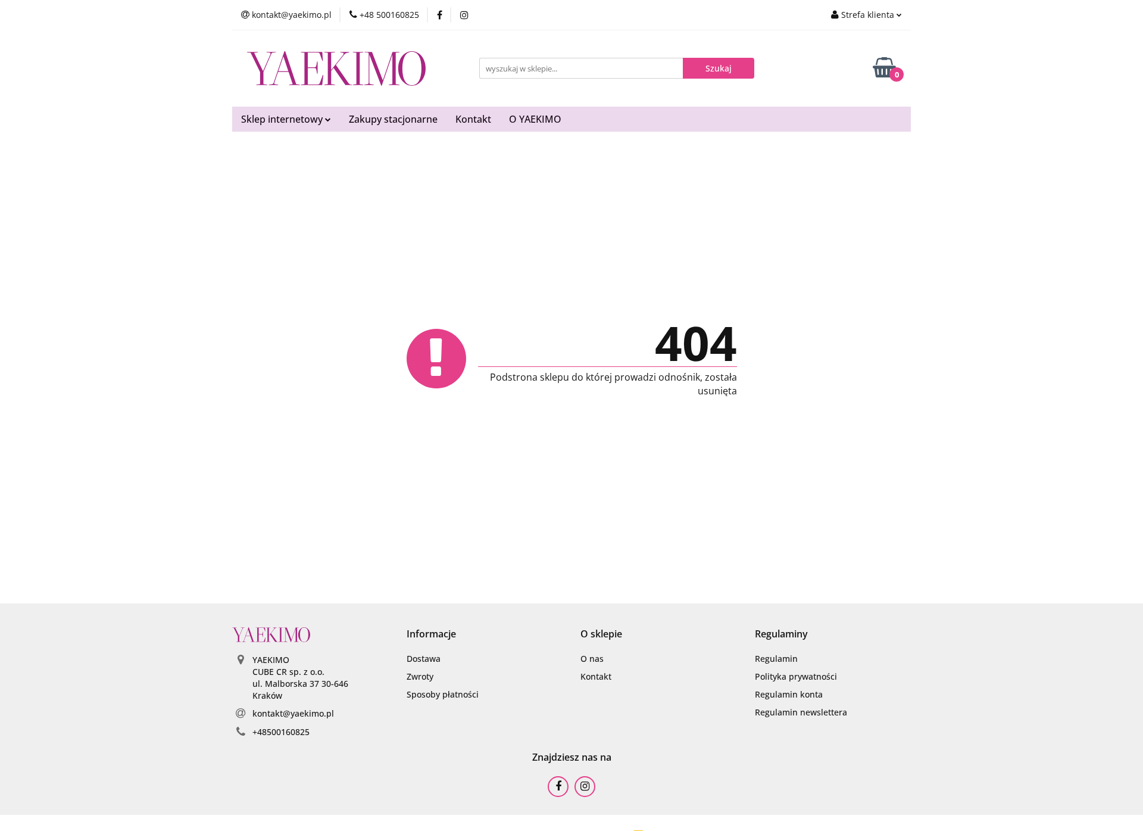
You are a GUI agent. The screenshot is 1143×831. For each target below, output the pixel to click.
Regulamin (776, 658)
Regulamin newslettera (801, 712)
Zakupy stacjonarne (393, 119)
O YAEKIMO (535, 119)
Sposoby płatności (443, 694)
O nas (592, 658)
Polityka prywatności (796, 676)
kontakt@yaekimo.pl (293, 713)
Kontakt (473, 119)
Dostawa (424, 658)
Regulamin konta (789, 694)
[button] (431, 634)
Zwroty (420, 676)
